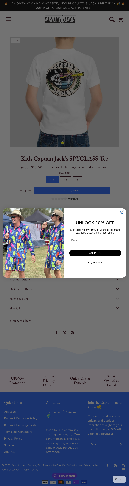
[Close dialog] (122, 212)
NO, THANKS (95, 262)
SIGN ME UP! (95, 253)
